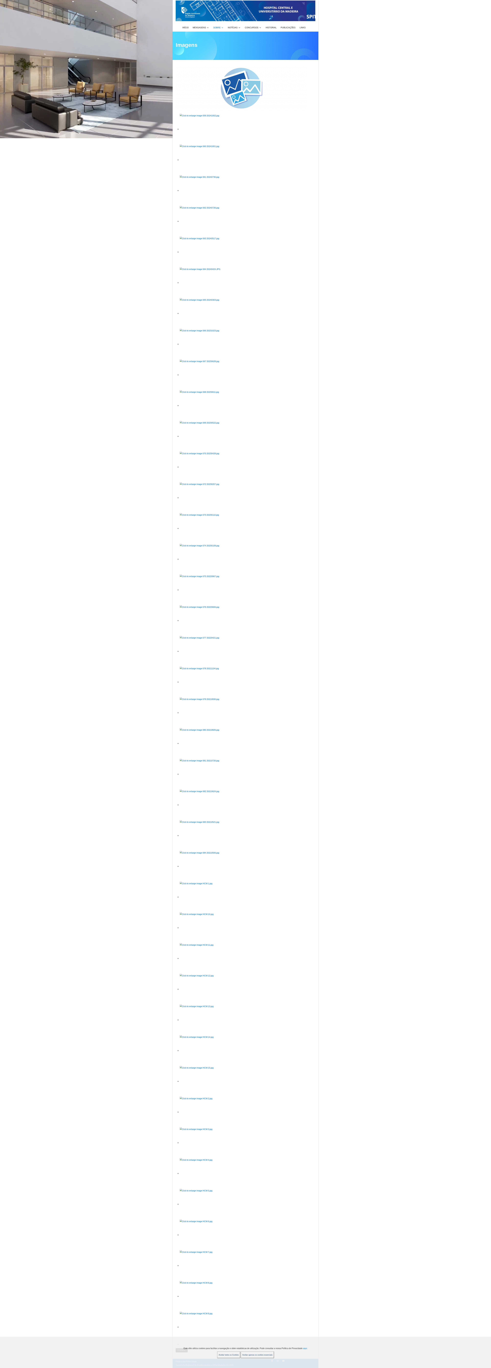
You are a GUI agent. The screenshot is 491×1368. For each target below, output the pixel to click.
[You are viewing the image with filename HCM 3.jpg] (203, 1143)
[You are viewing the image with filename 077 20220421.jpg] (203, 651)
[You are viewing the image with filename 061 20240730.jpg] (203, 190)
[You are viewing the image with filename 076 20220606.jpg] (203, 620)
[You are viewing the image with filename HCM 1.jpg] (203, 897)
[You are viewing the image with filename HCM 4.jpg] (203, 1173)
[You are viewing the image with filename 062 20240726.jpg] (203, 221)
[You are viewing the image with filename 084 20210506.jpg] (203, 866)
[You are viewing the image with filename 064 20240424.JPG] (203, 283)
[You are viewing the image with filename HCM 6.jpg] (203, 1235)
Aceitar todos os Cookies (229, 1355)
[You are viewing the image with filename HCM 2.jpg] (203, 1112)
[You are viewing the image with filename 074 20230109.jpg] (203, 559)
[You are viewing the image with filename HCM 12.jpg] (203, 989)
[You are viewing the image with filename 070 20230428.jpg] (203, 467)
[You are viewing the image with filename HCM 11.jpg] (203, 958)
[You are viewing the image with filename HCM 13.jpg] (203, 1020)
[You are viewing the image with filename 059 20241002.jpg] (203, 129)
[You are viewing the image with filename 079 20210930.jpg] (203, 713)
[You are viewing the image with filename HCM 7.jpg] (203, 1265)
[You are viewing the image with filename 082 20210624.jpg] (203, 805)
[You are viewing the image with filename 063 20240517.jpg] (203, 252)
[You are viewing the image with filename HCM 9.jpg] (203, 1327)
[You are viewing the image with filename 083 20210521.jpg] (203, 835)
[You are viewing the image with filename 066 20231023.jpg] (203, 344)
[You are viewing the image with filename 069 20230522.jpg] (203, 436)
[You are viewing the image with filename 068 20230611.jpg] (203, 405)
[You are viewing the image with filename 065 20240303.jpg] (203, 313)
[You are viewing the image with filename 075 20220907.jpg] (203, 590)
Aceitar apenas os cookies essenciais (257, 1355)
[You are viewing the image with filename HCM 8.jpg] (203, 1296)
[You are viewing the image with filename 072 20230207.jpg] (203, 498)
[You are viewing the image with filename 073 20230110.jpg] (203, 528)
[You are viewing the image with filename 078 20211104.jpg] (203, 682)
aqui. (305, 1348)
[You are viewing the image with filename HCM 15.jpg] (203, 1081)
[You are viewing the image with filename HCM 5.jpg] (203, 1204)
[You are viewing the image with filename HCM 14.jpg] (203, 1050)
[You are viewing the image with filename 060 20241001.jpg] (203, 160)
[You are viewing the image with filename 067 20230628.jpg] (203, 375)
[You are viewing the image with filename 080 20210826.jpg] (203, 743)
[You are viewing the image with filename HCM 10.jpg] (203, 928)
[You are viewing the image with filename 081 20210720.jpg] (203, 774)
